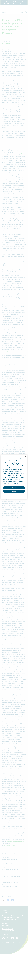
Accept (14, 487)
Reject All (14, 491)
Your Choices (14, 495)
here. (20, 483)
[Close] (25, 456)
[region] (14, 477)
